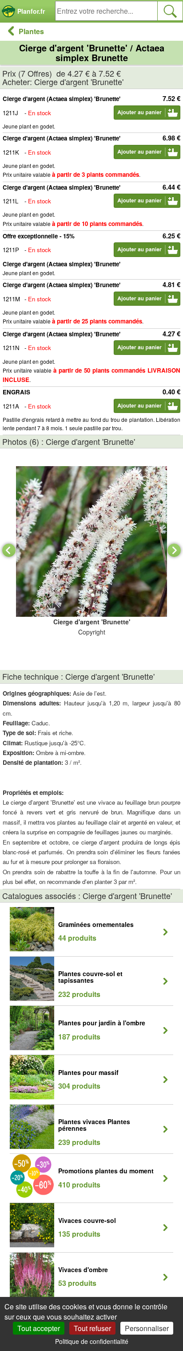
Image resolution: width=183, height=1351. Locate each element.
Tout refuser (92, 1328)
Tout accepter (38, 1328)
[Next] (174, 550)
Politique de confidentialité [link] (91, 1341)
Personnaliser (147, 1328)
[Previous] (9, 550)
